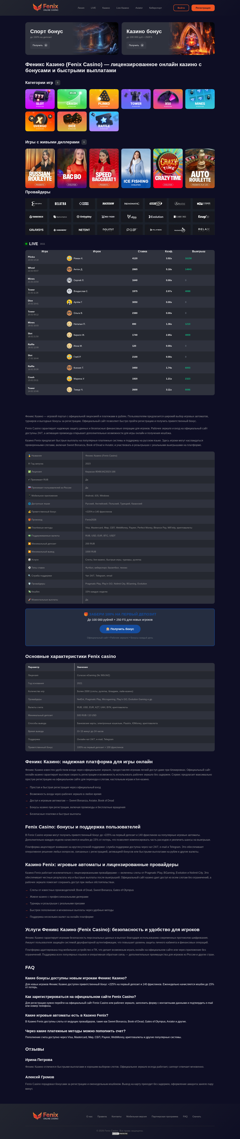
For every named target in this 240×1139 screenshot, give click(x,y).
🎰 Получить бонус (120, 629)
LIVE (93, 8)
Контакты (116, 1116)
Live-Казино (122, 8)
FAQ (185, 1116)
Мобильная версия (136, 1116)
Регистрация (203, 8)
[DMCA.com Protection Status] (120, 1134)
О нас (89, 1116)
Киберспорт (155, 8)
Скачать (196, 1116)
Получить (38, 45)
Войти (181, 8)
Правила (102, 1116)
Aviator (139, 8)
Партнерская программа (165, 1116)
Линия (81, 8)
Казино (106, 8)
